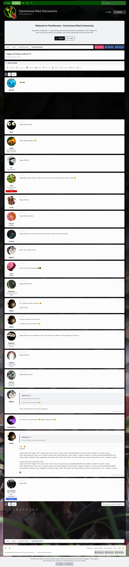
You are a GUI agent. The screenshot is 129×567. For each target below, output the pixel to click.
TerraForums (120, 47)
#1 (122, 79)
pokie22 (9, 56)
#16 (122, 371)
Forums (119, 12)
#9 (122, 247)
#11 (122, 281)
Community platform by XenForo (20, 552)
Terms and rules (98, 548)
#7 (122, 213)
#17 (122, 391)
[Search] (31, 3)
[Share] (120, 79)
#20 (122, 480)
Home (109, 12)
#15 (122, 352)
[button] (27, 3)
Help (115, 548)
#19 (122, 432)
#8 (122, 230)
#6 (122, 197)
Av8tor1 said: (25, 395)
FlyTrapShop (99, 47)
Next (14, 74)
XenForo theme (41, 552)
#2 (122, 121)
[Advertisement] (61, 106)
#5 (122, 175)
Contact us (90, 548)
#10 (122, 263)
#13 (122, 316)
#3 (122, 137)
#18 (122, 416)
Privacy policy (108, 548)
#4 (122, 157)
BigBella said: (25, 437)
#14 (122, 332)
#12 (122, 300)
